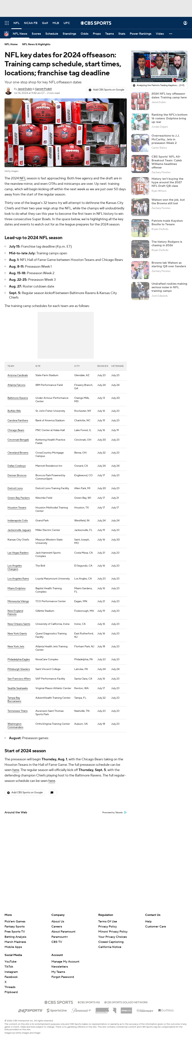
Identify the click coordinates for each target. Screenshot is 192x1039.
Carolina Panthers (18, 420)
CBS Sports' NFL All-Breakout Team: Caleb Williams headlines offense (167, 162)
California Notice (109, 947)
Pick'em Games (14, 921)
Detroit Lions (15, 488)
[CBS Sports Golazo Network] (126, 1002)
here (15, 770)
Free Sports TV (14, 931)
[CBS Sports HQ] (89, 1002)
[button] (6, 23)
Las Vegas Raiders (18, 553)
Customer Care (155, 926)
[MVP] (126, 1009)
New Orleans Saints (19, 624)
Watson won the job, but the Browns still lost (168, 201)
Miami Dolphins (17, 588)
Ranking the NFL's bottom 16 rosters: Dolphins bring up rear (170, 118)
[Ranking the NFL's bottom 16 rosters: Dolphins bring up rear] (140, 122)
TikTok (8, 967)
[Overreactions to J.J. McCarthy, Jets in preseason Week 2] (140, 143)
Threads (9, 987)
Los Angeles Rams (18, 578)
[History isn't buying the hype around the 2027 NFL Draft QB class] (140, 186)
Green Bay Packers (19, 498)
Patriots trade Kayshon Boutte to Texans (167, 222)
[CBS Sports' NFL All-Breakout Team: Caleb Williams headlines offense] (140, 164)
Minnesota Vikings (18, 601)
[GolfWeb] (166, 1010)
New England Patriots (15, 612)
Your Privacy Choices (112, 937)
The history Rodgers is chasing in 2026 (167, 243)
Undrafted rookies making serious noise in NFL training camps (169, 287)
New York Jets (16, 646)
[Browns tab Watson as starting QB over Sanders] (140, 270)
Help (148, 921)
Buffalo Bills (14, 411)
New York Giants (17, 633)
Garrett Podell (43, 89)
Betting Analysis (15, 937)
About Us (57, 921)
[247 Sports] (30, 1010)
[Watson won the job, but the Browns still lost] (140, 207)
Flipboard (11, 992)
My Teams (58, 972)
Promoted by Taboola (112, 812)
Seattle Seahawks (18, 688)
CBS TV (56, 942)
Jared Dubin (25, 89)
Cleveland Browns (18, 452)
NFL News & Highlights (36, 44)
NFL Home (11, 44)
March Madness (15, 942)
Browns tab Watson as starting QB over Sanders (169, 264)
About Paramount (63, 931)
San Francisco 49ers (19, 678)
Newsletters (59, 967)
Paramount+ (59, 937)
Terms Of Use (107, 921)
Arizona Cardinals (18, 375)
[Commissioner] (106, 1009)
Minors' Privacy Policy (113, 931)
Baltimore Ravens (18, 398)
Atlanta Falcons (16, 385)
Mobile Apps (13, 947)
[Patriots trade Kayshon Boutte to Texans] (140, 228)
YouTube (10, 961)
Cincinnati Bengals (18, 440)
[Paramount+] (81, 1009)
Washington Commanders (15, 725)
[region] (159, 66)
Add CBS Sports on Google (108, 89)
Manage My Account (65, 961)
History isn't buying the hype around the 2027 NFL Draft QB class (167, 182)
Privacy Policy (107, 926)
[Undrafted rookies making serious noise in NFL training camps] (140, 291)
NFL (23, 178)
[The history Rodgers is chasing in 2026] (140, 249)
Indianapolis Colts (18, 520)
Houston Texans (17, 507)
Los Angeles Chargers (15, 567)
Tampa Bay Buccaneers (14, 699)
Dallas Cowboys (17, 466)
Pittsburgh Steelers (19, 669)
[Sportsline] (57, 1010)
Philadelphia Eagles (19, 659)
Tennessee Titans (18, 711)
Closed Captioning (111, 942)
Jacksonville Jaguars (19, 530)
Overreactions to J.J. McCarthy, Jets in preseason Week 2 (166, 139)
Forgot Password (62, 977)
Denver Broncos (17, 475)
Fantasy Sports (14, 926)
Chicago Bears (16, 430)
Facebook (11, 977)
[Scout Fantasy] (145, 1010)
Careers (56, 926)
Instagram (11, 972)
